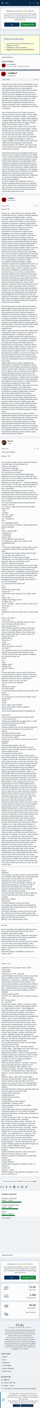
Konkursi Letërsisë (9, 1194)
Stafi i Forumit (7, 1371)
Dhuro (4, 1360)
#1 (37, 79)
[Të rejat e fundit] (30, 3)
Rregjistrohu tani (28, 24)
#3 (37, 448)
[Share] (34, 79)
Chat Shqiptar (7, 1365)
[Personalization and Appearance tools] (33, 3)
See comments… (7, 1218)
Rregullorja (6, 1362)
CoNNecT (13, 64)
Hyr (12, 24)
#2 (37, 206)
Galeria (5, 1357)
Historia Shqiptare (8, 1368)
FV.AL (7, 3)
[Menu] (2, 3)
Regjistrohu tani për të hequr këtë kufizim (20, 49)
